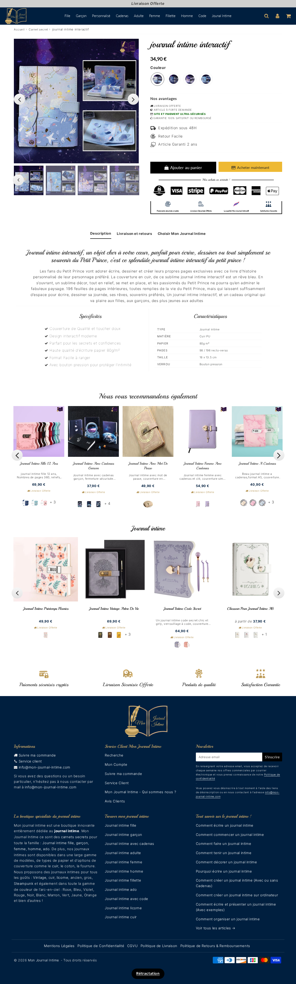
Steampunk (23, 883)
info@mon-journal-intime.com (44, 767)
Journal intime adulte (123, 853)
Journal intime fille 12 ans (39, 463)
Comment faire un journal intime (223, 843)
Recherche (114, 755)
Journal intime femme (123, 862)
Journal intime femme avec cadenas (203, 465)
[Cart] (288, 16)
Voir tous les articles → (215, 928)
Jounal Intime (221, 16)
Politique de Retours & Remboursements (215, 946)
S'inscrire (272, 757)
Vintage (39, 877)
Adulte (139, 16)
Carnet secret (38, 29)
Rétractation (148, 973)
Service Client (117, 783)
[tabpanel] (29, 180)
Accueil (19, 29)
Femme (154, 16)
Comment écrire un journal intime (224, 825)
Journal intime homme (124, 871)
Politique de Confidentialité (100, 946)
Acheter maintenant (253, 167)
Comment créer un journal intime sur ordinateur (237, 895)
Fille (67, 16)
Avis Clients (115, 801)
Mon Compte (116, 764)
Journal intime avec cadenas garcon (93, 465)
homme (34, 849)
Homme (187, 16)
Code (202, 16)
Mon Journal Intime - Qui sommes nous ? (140, 792)
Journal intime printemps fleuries (45, 608)
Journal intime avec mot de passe (148, 465)
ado (46, 849)
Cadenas (122, 16)
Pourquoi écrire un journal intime (224, 871)
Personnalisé (101, 16)
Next (133, 99)
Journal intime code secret (182, 608)
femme (20, 849)
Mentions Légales (59, 946)
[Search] (266, 16)
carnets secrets (74, 837)
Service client (30, 761)
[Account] (277, 16)
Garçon (81, 16)
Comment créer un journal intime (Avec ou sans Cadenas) (237, 883)
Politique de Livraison (159, 946)
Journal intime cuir (120, 917)
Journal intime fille (58, 843)
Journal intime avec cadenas (129, 843)
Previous (19, 99)
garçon (82, 843)
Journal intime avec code (126, 899)
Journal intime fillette (123, 880)
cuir (55, 866)
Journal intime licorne (123, 908)
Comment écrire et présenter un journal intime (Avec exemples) (236, 907)
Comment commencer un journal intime (230, 834)
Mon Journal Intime (43, 960)
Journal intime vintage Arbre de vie (114, 608)
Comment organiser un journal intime (228, 919)
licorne (62, 877)
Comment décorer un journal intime (226, 862)
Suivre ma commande (37, 755)
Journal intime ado (121, 889)
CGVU (132, 946)
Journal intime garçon (123, 834)
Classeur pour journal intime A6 (250, 608)
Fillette (171, 16)
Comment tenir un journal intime (224, 853)
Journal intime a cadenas (257, 463)
